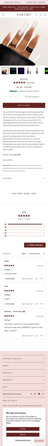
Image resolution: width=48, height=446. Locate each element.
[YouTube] (39, 393)
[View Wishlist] (40, 14)
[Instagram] (35, 393)
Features (7, 178)
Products (7, 373)
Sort (24, 254)
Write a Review (37, 246)
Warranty (8, 380)
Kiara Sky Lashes (36, 2)
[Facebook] (30, 393)
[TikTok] (43, 393)
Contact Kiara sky (12, 358)
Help (5, 387)
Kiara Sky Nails (12, 2)
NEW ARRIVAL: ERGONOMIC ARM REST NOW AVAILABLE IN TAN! (24, 8)
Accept (23, 429)
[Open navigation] (3, 14)
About (6, 366)
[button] (24, 82)
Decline (23, 435)
